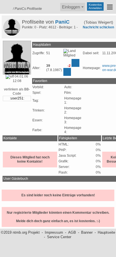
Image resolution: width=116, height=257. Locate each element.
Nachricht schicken (98, 27)
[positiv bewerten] (75, 63)
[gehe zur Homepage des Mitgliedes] (79, 22)
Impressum (54, 232)
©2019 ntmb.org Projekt (20, 232)
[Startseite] (5, 6)
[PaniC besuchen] (11, 27)
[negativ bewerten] (67, 72)
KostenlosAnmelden (95, 6)
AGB (72, 232)
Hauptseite (106, 232)
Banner (87, 232)
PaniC (62, 22)
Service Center (59, 237)
